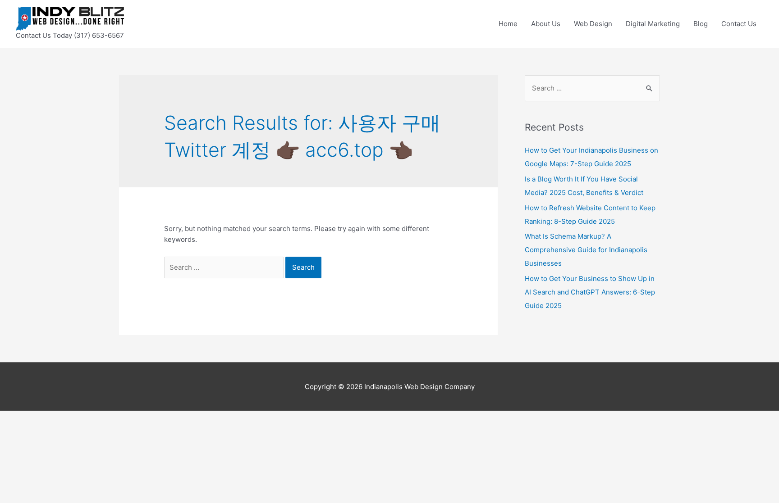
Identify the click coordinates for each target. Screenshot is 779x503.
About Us (545, 23)
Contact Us (738, 23)
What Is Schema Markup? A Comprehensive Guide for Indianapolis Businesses (586, 249)
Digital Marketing (653, 23)
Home (508, 23)
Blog (700, 23)
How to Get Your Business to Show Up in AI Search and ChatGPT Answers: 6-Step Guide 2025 (590, 292)
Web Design (593, 23)
